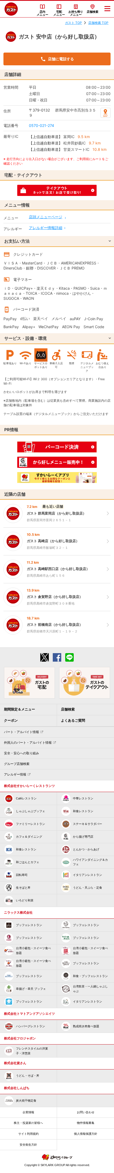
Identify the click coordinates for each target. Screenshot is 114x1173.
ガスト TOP (73, 23)
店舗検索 (92, 11)
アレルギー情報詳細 (45, 227)
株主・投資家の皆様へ (28, 1122)
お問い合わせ (85, 1112)
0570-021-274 (41, 125)
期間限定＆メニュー (19, 709)
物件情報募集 (85, 1122)
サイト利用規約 (28, 1133)
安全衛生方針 (28, 1144)
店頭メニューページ (45, 217)
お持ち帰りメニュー (75, 13)
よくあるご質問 (73, 720)
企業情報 (28, 1112)
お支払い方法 (17, 241)
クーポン (11, 720)
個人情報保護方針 (85, 1133)
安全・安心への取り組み (21, 753)
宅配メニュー (59, 13)
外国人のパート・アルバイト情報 (28, 742)
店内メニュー (42, 13)
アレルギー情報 (15, 774)
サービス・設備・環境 (25, 338)
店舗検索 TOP (98, 23)
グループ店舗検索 (16, 764)
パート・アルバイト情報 (21, 732)
